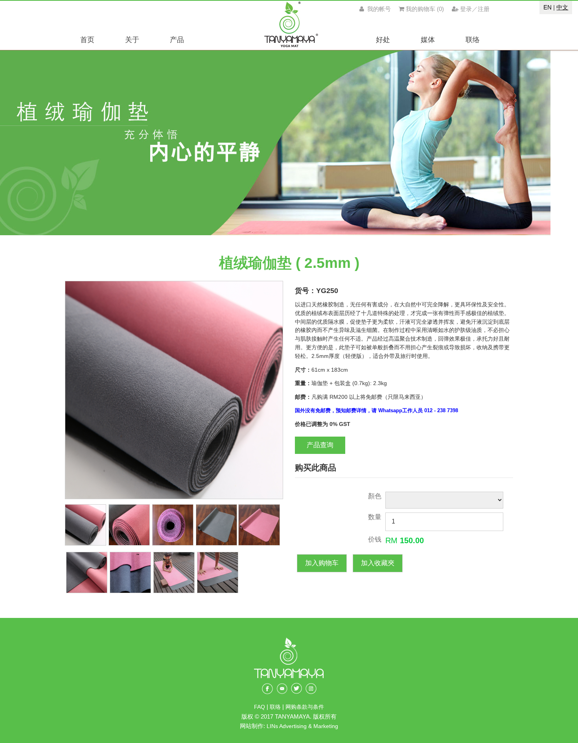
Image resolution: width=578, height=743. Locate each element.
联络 (276, 707)
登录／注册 (475, 9)
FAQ (259, 707)
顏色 (374, 496)
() (425, 9)
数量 (374, 517)
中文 (562, 7)
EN (547, 7)
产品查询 (320, 445)
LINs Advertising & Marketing (302, 726)
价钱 (374, 539)
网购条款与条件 (304, 707)
